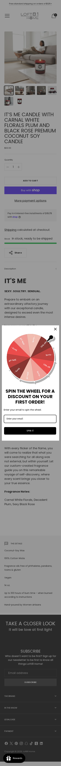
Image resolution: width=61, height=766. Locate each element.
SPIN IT (30, 430)
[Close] (55, 329)
